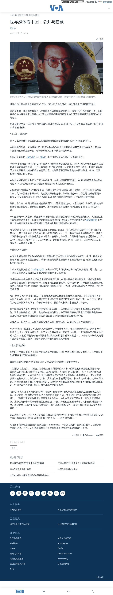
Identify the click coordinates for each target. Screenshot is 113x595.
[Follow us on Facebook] (25, 493)
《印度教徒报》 (37, 269)
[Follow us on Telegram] (43, 493)
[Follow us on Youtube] (18, 493)
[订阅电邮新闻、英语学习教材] (62, 493)
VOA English (63, 543)
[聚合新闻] (50, 493)
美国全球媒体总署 (17, 564)
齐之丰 (13, 28)
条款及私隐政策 (16, 559)
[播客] (56, 493)
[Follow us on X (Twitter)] (12, 493)
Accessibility (63, 559)
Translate (107, 2)
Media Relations (65, 554)
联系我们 (14, 543)
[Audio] (68, 591)
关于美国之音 (15, 538)
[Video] (44, 591)
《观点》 (43, 157)
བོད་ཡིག (60, 549)
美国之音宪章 (15, 554)
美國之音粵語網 (64, 538)
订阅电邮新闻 (15, 510)
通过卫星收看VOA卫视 (19, 524)
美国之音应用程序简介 (67, 510)
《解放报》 (30, 157)
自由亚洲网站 (63, 564)
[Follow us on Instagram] (31, 493)
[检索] (93, 591)
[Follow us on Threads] (37, 493)
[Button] (99, 39)
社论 (12, 569)
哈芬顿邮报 (91, 220)
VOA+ (12, 549)
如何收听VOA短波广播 (67, 524)
